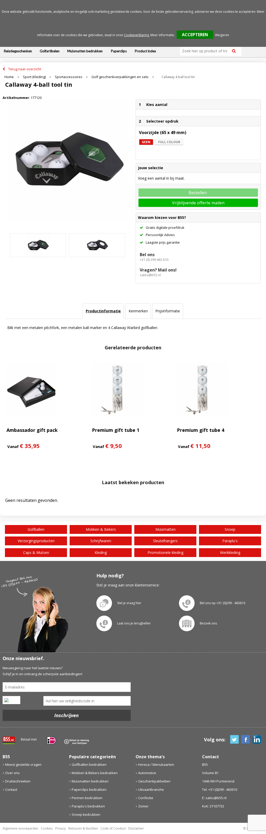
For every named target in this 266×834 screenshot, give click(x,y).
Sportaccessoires (68, 77)
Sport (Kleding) (34, 77)
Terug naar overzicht (24, 69)
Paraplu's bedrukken (88, 806)
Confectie (145, 797)
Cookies (47, 828)
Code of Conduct (113, 828)
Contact (11, 789)
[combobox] (205, 51)
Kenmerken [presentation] (138, 310)
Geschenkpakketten (154, 781)
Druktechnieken (17, 781)
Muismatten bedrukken (85, 51)
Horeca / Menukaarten (156, 764)
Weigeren (222, 35)
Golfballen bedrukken (89, 764)
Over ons (12, 772)
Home (9, 77)
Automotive (147, 772)
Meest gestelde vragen (23, 764)
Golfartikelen (49, 51)
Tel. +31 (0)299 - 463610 (219, 789)
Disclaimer (136, 828)
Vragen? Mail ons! (158, 270)
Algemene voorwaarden (20, 828)
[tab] (103, 311)
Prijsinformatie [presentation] (167, 310)
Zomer (143, 806)
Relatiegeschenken (18, 51)
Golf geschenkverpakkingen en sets (120, 77)
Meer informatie (162, 35)
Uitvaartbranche (151, 789)
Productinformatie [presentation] (103, 310)
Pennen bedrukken (87, 797)
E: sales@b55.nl (214, 797)
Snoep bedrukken (86, 814)
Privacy (60, 828)
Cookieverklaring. (137, 35)
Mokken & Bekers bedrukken (95, 772)
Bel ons (147, 254)
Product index (145, 51)
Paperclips (119, 51)
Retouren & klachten (83, 828)
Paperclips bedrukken (89, 789)
